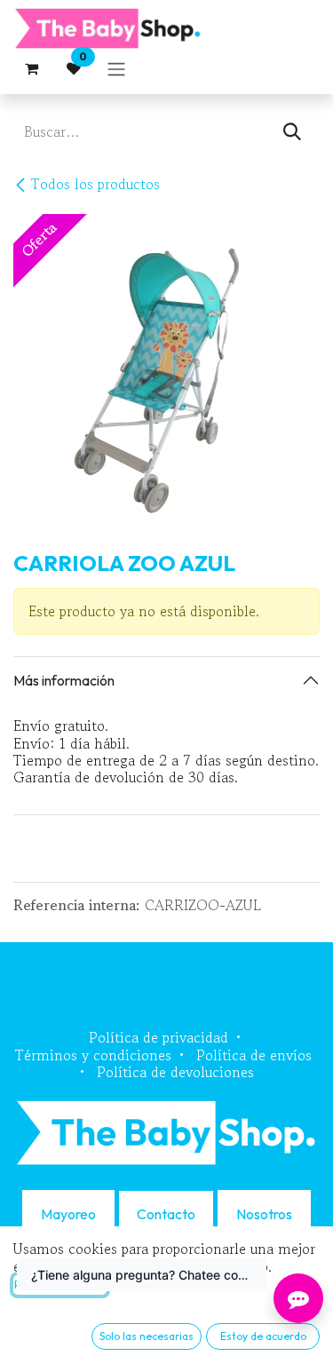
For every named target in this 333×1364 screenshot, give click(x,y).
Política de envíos (254, 1055)
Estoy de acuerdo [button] (263, 1336)
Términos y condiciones (93, 1055)
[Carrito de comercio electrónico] (31, 68)
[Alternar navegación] (116, 68)
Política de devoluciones (175, 1071)
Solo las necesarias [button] (146, 1336)
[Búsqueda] (292, 131)
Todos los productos (95, 183)
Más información (64, 680)
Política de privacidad (158, 1037)
